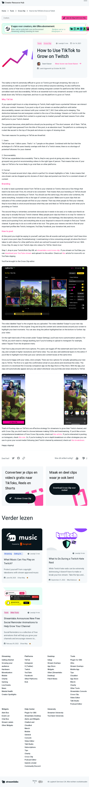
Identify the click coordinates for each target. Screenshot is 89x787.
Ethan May (21, 578)
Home (4, 11)
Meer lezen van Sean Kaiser (66, 64)
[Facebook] (18, 459)
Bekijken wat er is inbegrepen (58, 30)
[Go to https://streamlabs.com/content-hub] (13, 3)
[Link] (23, 458)
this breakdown (77, 440)
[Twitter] (13, 459)
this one (22, 437)
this (63, 253)
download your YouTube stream (18, 253)
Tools (12, 11)
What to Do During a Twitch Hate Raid (66, 560)
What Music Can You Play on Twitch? (19, 561)
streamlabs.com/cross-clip (48, 250)
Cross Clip (21, 11)
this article (57, 434)
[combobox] (24, 18)
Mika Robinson (72, 580)
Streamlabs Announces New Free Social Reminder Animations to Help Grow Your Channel (22, 622)
